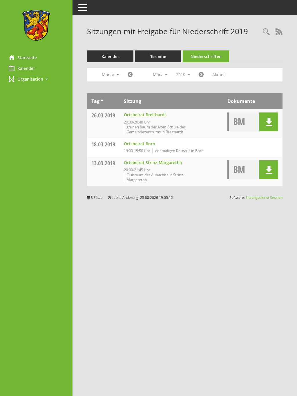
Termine (158, 56)
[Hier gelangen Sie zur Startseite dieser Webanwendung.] (36, 25)
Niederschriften (206, 56)
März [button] (158, 74)
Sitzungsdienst (264, 197)
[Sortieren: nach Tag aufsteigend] (102, 101)
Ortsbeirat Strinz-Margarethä (153, 162)
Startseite (27, 57)
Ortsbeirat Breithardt (145, 114)
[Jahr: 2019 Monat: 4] (201, 75)
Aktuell (219, 74)
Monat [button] (108, 74)
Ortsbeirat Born (139, 143)
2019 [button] (181, 74)
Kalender (26, 68)
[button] (36, 79)
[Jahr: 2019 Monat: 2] (130, 75)
